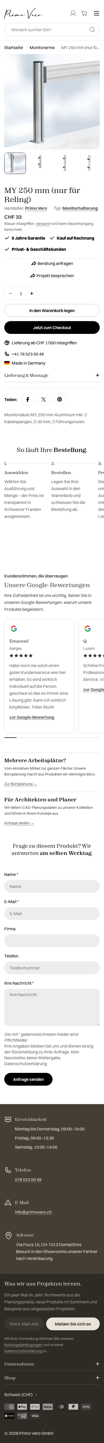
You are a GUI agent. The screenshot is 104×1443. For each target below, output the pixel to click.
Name (11, 874)
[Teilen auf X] (43, 399)
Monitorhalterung (80, 208)
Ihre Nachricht (19, 983)
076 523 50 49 (28, 1179)
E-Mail (11, 901)
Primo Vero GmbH (36, 1433)
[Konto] (73, 13)
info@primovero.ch (33, 1212)
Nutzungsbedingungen (23, 1344)
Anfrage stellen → (19, 822)
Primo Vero (36, 208)
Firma (9, 928)
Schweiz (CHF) (18, 1394)
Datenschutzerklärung (25, 1063)
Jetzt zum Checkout (52, 327)
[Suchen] (92, 29)
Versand (43, 223)
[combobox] (52, 29)
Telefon (11, 956)
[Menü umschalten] (96, 13)
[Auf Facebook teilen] (27, 399)
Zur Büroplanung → (20, 783)
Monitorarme (42, 47)
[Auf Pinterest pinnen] (59, 399)
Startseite (13, 47)
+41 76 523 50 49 (28, 354)
